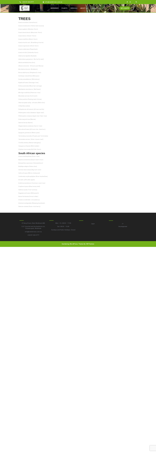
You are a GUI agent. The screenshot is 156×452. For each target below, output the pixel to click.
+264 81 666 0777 (28, 2)
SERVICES (73, 8)
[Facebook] (127, 2)
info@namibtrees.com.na (53, 2)
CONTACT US (95, 8)
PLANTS (64, 8)
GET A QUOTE (125, 8)
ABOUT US (84, 8)
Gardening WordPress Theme (72, 244)
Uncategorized (122, 226)
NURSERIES (55, 8)
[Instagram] (130, 2)
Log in (93, 223)
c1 (122, 223)
